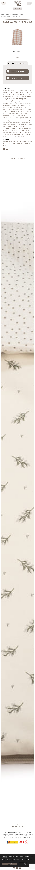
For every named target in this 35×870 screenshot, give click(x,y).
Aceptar (5, 863)
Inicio (2, 14)
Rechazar (13, 863)
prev (8, 37)
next (27, 37)
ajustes (15, 860)
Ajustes (21, 863)
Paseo (7, 14)
